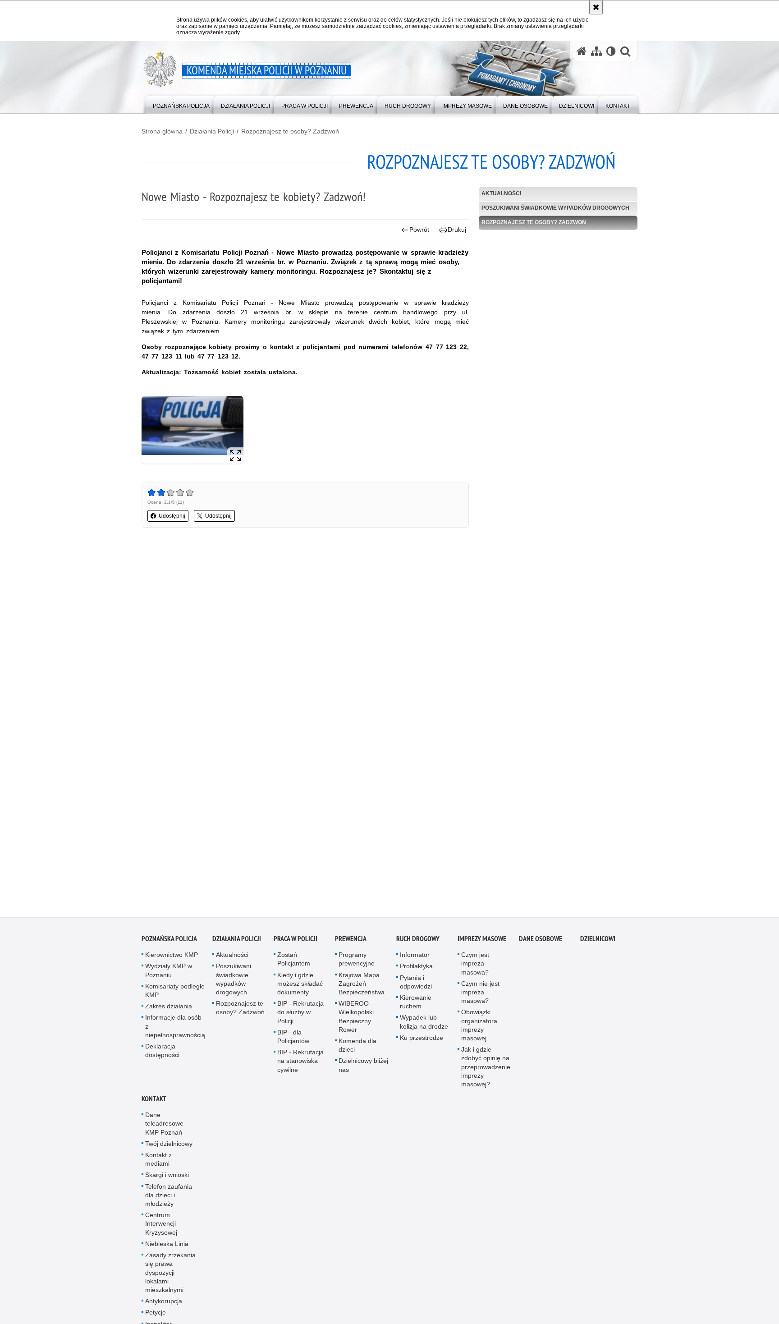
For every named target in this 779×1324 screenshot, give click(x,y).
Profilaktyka (416, 971)
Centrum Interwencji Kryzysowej (161, 1228)
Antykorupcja (163, 1306)
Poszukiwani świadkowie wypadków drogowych (555, 208)
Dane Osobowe (540, 943)
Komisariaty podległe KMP (175, 995)
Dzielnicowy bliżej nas (363, 1070)
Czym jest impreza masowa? (475, 968)
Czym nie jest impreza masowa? (480, 996)
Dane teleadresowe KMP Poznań (164, 1128)
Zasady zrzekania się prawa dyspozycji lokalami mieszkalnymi (170, 1277)
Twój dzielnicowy (168, 1148)
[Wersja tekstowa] (611, 51)
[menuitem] (181, 104)
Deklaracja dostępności (162, 1055)
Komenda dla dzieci (357, 1049)
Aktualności (501, 193)
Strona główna (162, 131)
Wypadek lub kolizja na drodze (424, 1026)
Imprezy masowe (482, 943)
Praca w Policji (295, 943)
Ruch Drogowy (418, 943)
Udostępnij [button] (172, 516)
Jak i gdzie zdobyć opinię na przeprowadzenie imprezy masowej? (485, 1072)
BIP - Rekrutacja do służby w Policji (300, 1017)
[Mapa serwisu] (596, 51)
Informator (415, 959)
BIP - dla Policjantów (293, 1041)
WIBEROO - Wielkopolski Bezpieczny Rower (356, 1021)
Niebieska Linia (166, 1248)
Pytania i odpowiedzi (416, 986)
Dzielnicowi (597, 943)
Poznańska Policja (169, 943)
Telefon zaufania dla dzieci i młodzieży (168, 1199)
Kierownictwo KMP (171, 959)
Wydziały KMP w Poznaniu (168, 975)
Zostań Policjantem (293, 964)
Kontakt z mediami (158, 1164)
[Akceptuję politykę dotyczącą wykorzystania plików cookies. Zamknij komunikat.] (596, 7)
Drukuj (457, 229)
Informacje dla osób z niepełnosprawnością (175, 1031)
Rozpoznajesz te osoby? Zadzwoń (290, 131)
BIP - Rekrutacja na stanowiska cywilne (300, 1065)
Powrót (419, 229)
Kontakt (154, 1103)
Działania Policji (212, 131)
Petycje (155, 1317)
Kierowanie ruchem (415, 1006)
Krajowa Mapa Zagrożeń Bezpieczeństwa (362, 988)
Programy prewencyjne (357, 964)
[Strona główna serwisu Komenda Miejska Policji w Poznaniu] (582, 51)
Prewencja (351, 943)
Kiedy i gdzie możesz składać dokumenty (300, 988)
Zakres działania (168, 1011)
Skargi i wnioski (167, 1179)
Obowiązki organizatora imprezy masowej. (479, 1030)
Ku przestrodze (421, 1042)
